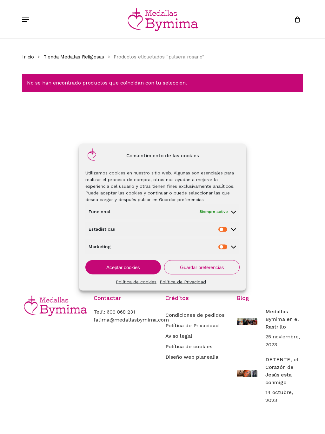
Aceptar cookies (123, 267)
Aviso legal (178, 336)
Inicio (28, 57)
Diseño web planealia (191, 357)
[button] (25, 19)
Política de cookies (136, 281)
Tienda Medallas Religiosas (73, 57)
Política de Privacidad (183, 281)
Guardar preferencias (202, 267)
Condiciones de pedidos (194, 315)
